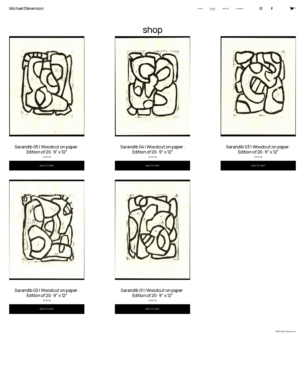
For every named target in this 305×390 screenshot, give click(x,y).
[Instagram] (261, 8)
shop (212, 8)
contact (239, 8)
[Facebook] (272, 8)
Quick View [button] (47, 130)
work (200, 8)
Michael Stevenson (26, 8)
